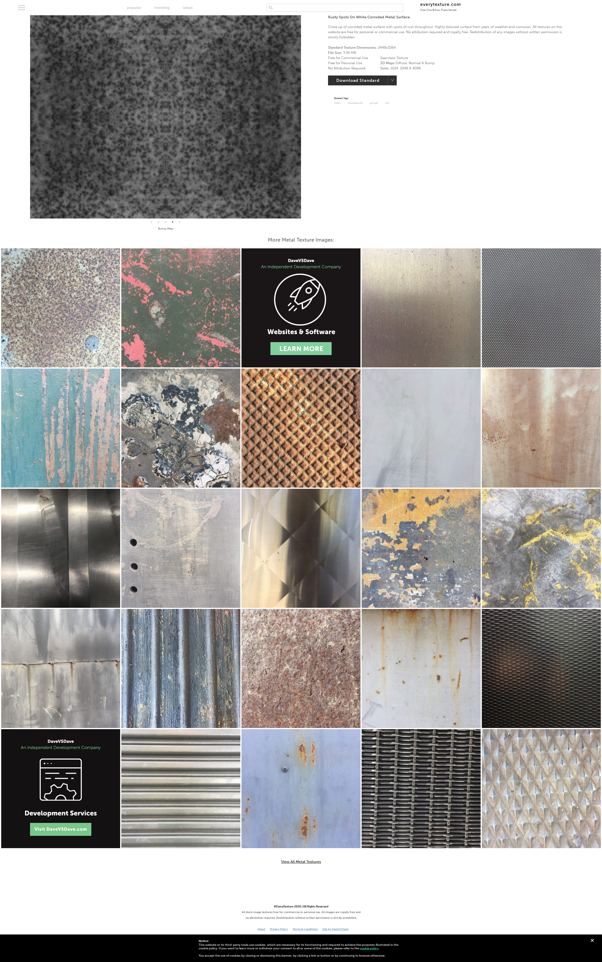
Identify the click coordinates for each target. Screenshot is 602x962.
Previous (26, 117)
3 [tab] (165, 222)
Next (304, 117)
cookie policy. (369, 948)
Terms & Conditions (305, 929)
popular (134, 7)
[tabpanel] (165, 117)
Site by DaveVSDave (335, 929)
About (261, 929)
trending (162, 7)
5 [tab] (179, 222)
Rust (387, 103)
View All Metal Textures (301, 862)
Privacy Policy (279, 929)
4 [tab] (172, 222)
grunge (374, 103)
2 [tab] (158, 222)
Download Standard (357, 80)
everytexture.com (440, 6)
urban (337, 103)
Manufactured (355, 103)
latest (188, 7)
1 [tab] (151, 222)
